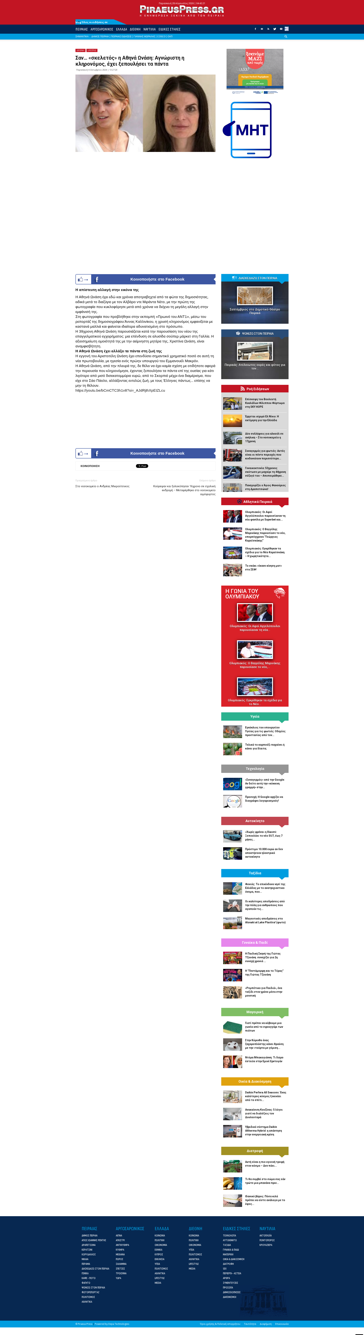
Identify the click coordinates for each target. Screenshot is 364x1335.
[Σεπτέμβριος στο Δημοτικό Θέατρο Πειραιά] (255, 295)
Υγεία (254, 716)
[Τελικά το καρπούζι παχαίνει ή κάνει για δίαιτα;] (232, 749)
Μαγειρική (254, 1012)
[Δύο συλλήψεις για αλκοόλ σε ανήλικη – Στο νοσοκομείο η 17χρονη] (232, 438)
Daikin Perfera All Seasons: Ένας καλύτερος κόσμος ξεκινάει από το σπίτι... (265, 1096)
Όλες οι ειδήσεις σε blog (91, 22)
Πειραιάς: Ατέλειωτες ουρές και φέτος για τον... (255, 366)
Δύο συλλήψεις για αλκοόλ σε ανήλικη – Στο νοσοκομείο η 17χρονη (264, 437)
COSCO (161, 36)
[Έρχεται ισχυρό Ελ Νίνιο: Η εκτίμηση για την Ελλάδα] (232, 421)
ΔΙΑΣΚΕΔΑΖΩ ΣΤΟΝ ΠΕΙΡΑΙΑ (257, 278)
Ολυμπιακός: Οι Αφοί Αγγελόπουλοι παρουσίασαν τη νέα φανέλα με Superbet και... (265, 515)
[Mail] (262, 30)
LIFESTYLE (92, 50)
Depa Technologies (118, 1324)
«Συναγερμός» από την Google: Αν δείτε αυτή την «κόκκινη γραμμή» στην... (265, 783)
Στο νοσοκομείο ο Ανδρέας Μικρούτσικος (102, 486)
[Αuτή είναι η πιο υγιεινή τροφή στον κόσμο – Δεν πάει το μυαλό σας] (232, 1166)
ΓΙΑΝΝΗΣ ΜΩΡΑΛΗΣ (144, 36)
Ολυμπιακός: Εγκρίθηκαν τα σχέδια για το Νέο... (255, 702)
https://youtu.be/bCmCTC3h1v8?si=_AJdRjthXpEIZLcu (120, 390)
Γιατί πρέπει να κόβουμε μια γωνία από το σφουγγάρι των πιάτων (264, 1026)
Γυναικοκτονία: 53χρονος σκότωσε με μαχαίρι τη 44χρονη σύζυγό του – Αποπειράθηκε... (265, 472)
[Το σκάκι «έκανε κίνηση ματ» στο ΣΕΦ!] (232, 570)
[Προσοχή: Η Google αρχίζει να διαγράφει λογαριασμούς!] (232, 801)
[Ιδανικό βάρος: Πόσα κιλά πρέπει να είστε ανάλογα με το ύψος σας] (232, 1200)
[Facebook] (255, 30)
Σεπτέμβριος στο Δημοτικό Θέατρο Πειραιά (255, 311)
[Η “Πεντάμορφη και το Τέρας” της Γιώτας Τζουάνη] (232, 975)
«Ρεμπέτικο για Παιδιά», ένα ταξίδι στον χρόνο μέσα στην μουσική (263, 991)
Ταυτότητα (250, 1324)
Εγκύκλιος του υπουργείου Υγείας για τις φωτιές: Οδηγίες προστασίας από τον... (265, 731)
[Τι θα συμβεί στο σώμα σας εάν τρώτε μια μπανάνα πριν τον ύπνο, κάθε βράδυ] (232, 1183)
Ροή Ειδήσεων (258, 389)
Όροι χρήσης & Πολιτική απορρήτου (220, 1324)
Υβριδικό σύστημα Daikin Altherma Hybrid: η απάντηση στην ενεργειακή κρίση (263, 1130)
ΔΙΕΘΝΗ (135, 29)
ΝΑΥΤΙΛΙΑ (149, 29)
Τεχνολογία (255, 768)
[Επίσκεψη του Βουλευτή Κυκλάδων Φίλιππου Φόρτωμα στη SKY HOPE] (232, 403)
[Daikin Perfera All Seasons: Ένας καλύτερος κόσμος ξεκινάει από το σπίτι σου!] (232, 1097)
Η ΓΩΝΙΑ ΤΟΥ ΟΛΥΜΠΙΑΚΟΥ (242, 593)
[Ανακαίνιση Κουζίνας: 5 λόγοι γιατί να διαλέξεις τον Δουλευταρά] (232, 1114)
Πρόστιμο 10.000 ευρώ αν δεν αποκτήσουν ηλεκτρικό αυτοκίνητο (264, 853)
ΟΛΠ (170, 36)
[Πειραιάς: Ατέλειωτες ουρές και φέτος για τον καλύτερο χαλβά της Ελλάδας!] (255, 351)
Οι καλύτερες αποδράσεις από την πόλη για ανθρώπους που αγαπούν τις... (265, 905)
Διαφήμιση (266, 1324)
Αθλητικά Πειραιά (257, 501)
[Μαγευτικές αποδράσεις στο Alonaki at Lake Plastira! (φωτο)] (232, 923)
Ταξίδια (255, 873)
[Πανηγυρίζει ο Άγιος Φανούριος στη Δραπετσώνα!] (232, 489)
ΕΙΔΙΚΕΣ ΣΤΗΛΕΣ (169, 29)
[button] (286, 39)
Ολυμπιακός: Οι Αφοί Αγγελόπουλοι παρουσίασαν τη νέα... (255, 628)
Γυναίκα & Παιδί (255, 942)
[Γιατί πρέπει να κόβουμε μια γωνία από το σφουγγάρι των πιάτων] (232, 1027)
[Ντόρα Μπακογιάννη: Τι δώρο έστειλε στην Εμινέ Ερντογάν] (232, 1062)
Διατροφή (255, 1151)
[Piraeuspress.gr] (182, 11)
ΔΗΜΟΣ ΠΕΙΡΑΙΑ (100, 36)
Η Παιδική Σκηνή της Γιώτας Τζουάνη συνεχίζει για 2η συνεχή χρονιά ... (263, 957)
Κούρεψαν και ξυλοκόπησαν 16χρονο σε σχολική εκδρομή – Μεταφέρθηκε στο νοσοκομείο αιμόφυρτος (184, 490)
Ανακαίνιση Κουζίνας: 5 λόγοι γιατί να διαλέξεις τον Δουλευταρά (264, 1113)
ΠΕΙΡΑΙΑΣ (81, 29)
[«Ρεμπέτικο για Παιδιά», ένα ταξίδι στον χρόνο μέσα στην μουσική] (232, 992)
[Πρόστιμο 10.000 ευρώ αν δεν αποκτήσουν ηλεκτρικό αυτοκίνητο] (232, 853)
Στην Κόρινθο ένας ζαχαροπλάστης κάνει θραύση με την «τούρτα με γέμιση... (264, 1044)
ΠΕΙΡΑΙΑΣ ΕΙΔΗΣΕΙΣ (121, 36)
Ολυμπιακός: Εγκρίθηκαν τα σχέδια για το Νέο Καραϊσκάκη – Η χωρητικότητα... (265, 552)
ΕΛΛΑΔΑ (121, 29)
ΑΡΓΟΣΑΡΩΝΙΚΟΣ (102, 29)
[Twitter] (275, 30)
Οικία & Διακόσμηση (254, 1081)
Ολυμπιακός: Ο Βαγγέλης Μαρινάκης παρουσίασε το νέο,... (254, 665)
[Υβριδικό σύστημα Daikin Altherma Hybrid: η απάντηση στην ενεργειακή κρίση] (232, 1131)
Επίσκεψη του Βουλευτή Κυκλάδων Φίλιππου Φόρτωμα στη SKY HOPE (265, 403)
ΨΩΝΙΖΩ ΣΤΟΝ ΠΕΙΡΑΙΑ (258, 333)
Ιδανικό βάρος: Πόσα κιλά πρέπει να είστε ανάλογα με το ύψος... (265, 1200)
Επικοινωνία (282, 1324)
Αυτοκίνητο (255, 821)
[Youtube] (281, 30)
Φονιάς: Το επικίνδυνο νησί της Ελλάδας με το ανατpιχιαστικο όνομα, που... (265, 888)
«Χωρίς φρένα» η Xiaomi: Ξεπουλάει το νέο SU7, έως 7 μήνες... (263, 835)
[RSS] (268, 30)
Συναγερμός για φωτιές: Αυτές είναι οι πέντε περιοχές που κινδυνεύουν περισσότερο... (265, 454)
